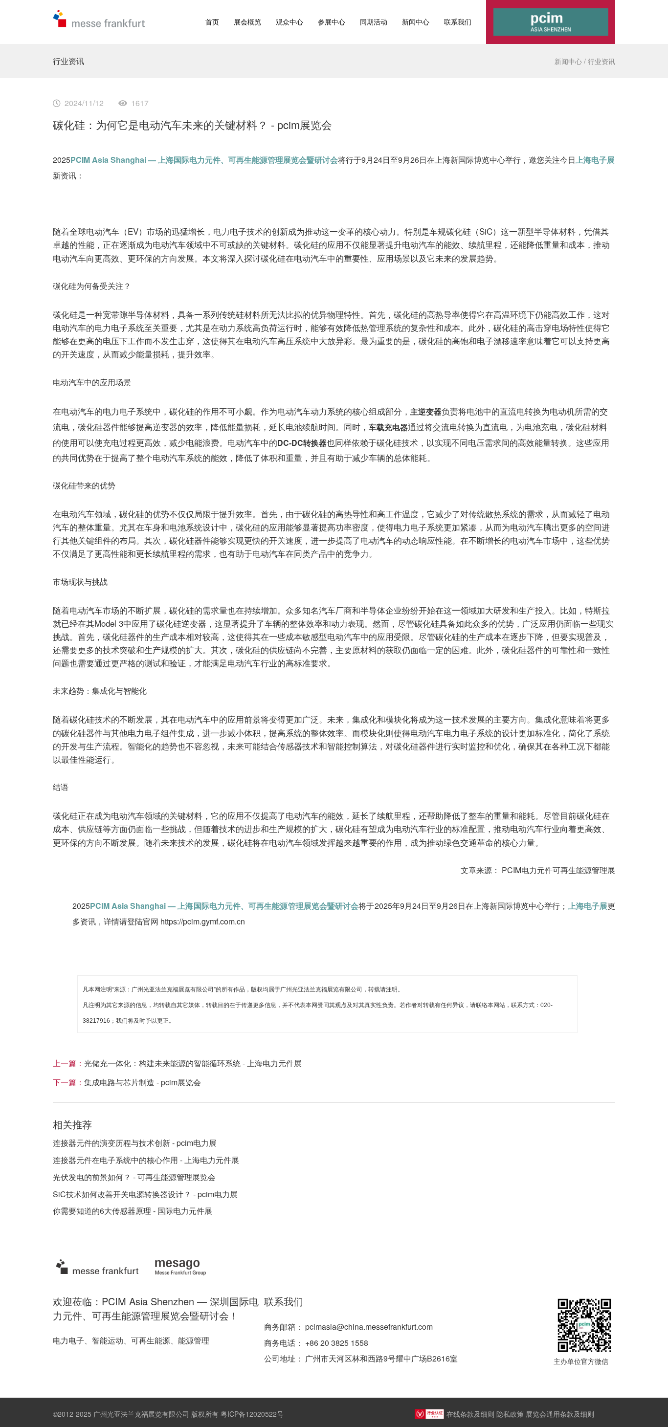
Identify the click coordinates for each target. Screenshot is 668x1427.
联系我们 (457, 21)
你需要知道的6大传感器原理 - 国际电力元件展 (132, 1210)
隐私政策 (510, 1414)
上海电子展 (595, 159)
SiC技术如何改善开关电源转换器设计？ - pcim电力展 (145, 1194)
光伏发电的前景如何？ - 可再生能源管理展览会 (134, 1177)
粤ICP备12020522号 (252, 1414)
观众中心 (289, 21)
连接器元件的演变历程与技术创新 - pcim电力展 (135, 1142)
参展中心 (331, 21)
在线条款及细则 (470, 1414)
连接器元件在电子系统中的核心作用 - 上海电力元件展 (146, 1159)
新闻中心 (415, 21)
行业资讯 (601, 61)
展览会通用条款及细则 (560, 1414)
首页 (212, 21)
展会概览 (247, 21)
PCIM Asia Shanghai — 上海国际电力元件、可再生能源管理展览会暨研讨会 (204, 159)
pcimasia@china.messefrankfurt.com (369, 1326)
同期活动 (373, 21)
